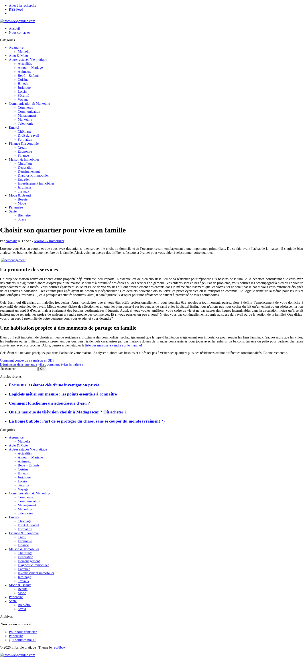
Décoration (25, 167)
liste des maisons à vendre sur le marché (113, 345)
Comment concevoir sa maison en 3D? (27, 360)
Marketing (25, 119)
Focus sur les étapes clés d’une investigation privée (54, 385)
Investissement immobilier (36, 183)
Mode (22, 203)
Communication (29, 111)
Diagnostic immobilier (33, 175)
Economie (25, 151)
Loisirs (22, 91)
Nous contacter (19, 32)
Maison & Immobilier (24, 159)
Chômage (24, 131)
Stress (22, 219)
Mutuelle (24, 51)
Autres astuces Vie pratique (28, 59)
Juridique (24, 87)
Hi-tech (23, 83)
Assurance (16, 47)
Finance (23, 155)
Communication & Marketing (29, 103)
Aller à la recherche (22, 5)
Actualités (25, 63)
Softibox (59, 647)
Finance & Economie (24, 143)
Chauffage (25, 163)
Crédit (22, 147)
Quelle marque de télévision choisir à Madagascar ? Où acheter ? (68, 412)
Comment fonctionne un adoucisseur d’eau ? (49, 403)
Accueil (14, 28)
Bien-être (24, 215)
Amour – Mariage (30, 67)
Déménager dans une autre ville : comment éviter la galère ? (41, 364)
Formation (25, 139)
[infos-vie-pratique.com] (17, 21)
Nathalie (11, 241)
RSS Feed (16, 9)
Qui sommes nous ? (22, 640)
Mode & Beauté (20, 195)
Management (27, 115)
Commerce (25, 107)
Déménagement (29, 171)
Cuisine (23, 79)
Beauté (23, 199)
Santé (13, 211)
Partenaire (16, 207)
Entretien (24, 179)
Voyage (23, 99)
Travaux (23, 191)
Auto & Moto (18, 55)
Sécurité (23, 95)
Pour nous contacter (23, 632)
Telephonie (25, 123)
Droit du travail (28, 135)
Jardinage (24, 187)
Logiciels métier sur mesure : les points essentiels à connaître (63, 394)
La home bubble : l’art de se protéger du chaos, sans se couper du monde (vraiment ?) (87, 421)
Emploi (14, 127)
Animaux (24, 71)
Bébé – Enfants (28, 75)
